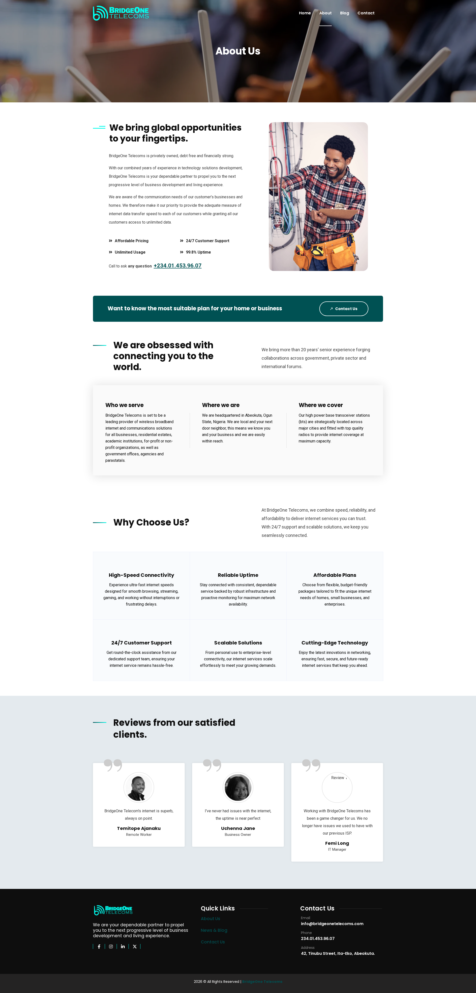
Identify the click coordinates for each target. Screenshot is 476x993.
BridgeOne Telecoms (262, 981)
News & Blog (214, 930)
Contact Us (345, 308)
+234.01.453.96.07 (178, 266)
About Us (210, 919)
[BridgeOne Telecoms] (121, 13)
